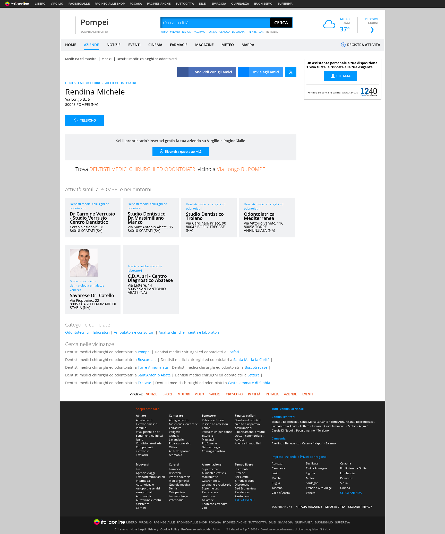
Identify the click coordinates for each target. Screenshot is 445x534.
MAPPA (248, 44)
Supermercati (210, 469)
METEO (227, 44)
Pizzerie (240, 473)
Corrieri (141, 508)
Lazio (275, 473)
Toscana (277, 488)
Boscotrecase (256, 367)
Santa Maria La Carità (314, 422)
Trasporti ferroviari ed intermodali (150, 479)
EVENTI (134, 44)
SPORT (167, 394)
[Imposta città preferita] (67, 23)
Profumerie (209, 443)
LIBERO (40, 3)
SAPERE (214, 394)
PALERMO (199, 31)
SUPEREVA (285, 3)
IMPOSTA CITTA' (335, 507)
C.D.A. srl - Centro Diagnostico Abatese (150, 278)
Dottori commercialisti (249, 435)
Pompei (95, 22)
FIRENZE (251, 31)
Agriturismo (242, 496)
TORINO (212, 31)
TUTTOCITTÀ (185, 3)
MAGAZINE (204, 44)
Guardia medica (179, 484)
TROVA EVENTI (244, 500)
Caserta (307, 443)
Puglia (276, 483)
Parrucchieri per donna (217, 432)
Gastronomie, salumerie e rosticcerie (216, 482)
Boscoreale (147, 359)
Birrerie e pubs (244, 481)
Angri (362, 426)
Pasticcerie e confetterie (210, 494)
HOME (70, 44)
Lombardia (347, 473)
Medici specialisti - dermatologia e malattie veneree (87, 285)
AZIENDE (91, 44)
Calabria (345, 463)
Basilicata (312, 463)
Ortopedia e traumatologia (178, 494)
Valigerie (174, 432)
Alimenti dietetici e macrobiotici (214, 475)
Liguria (310, 473)
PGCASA (136, 3)
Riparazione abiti (180, 443)
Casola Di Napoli (283, 430)
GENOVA (224, 31)
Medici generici (179, 481)
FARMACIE (178, 44)
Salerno (331, 443)
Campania (278, 468)
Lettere (253, 375)
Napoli (318, 443)
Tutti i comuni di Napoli (288, 409)
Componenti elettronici (144, 449)
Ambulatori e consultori (134, 332)
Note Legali (138, 529)
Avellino (277, 443)
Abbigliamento (179, 420)
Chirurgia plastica (213, 451)
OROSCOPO (234, 394)
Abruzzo (277, 463)
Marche (276, 478)
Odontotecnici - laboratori (87, 332)
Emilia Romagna (316, 468)
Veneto (310, 493)
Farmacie (175, 469)
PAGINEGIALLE (79, 3)
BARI (261, 31)
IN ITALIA (272, 31)
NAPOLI (186, 31)
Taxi (138, 469)
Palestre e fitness (213, 420)
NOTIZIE (114, 44)
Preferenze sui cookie (195, 529)
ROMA (164, 31)
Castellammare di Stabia (249, 382)
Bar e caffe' (242, 477)
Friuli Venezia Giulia (353, 468)
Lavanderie (176, 439)
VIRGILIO (57, 3)
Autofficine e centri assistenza (148, 502)
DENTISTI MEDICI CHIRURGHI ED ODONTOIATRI (100, 83)
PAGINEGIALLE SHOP (110, 3)
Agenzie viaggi (145, 473)
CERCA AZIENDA (351, 493)
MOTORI (184, 394)
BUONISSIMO (263, 3)
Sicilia (344, 483)
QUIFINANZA (240, 3)
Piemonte (346, 478)
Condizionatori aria (148, 443)
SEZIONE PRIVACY (360, 507)
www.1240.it (350, 92)
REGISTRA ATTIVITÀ (363, 44)
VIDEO (199, 394)
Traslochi (142, 455)
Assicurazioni (243, 428)
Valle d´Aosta (281, 493)
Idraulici (141, 428)
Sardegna (312, 483)
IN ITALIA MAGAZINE (308, 507)
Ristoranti (241, 469)
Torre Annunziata (153, 367)
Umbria (345, 488)
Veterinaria (176, 500)
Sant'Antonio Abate (154, 375)
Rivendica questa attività (183, 151)
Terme (206, 428)
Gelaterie (208, 500)
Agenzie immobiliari (248, 443)
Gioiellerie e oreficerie (183, 424)
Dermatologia (211, 447)
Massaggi (208, 439)
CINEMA (155, 44)
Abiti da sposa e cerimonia (179, 453)
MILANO (175, 31)
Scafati (233, 351)
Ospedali (175, 473)
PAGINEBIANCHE (158, 3)
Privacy (153, 529)
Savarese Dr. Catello (92, 295)
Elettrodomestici (147, 424)
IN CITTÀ (254, 394)
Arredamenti (144, 420)
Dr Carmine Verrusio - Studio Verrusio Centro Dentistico (92, 218)
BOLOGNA (238, 31)
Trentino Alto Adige (319, 488)
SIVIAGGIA (218, 3)
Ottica (173, 447)
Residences (242, 492)
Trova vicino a (171, 169)
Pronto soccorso (180, 477)
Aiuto (216, 529)
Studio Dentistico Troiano (205, 216)
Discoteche (242, 484)
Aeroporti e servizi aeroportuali (148, 490)
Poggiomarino (305, 430)
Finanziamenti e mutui (250, 432)
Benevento (292, 443)
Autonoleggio (145, 484)
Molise (310, 478)
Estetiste (207, 435)
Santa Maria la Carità (251, 359)
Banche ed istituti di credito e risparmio (248, 422)
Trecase (144, 382)
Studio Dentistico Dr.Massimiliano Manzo (147, 218)
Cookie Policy (169, 529)
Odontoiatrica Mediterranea (259, 216)
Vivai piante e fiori (148, 432)
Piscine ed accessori (215, 424)
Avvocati (240, 439)
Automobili (143, 496)
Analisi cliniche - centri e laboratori (189, 332)
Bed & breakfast (245, 488)
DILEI (202, 3)
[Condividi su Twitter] (290, 72)
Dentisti (174, 488)
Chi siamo (121, 529)
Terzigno (323, 430)
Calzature (175, 428)
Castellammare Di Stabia (340, 426)
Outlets (174, 435)
